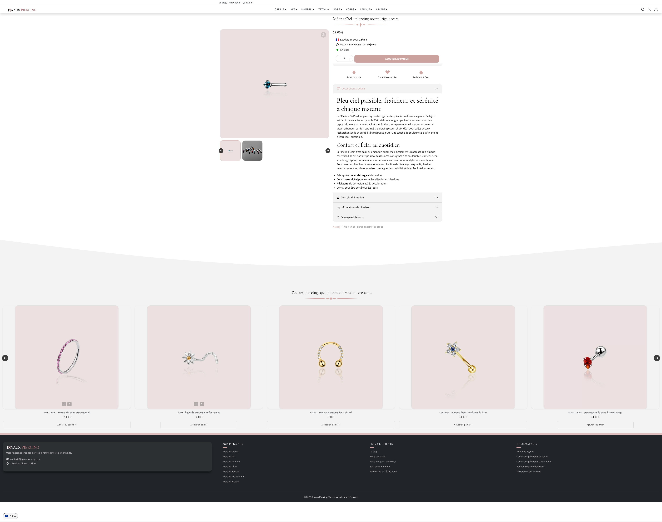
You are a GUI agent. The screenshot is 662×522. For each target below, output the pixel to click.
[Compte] (649, 9)
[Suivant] (69, 404)
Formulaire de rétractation (383, 471)
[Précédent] (64, 404)
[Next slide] (327, 150)
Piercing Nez (229, 456)
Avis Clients (235, 2)
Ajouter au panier (397, 58)
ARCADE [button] (380, 9)
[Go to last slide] (221, 150)
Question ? (248, 2)
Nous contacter (377, 456)
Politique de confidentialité (530, 466)
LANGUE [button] (365, 9)
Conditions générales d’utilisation (533, 461)
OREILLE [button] (279, 9)
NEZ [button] (292, 9)
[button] (643, 9)
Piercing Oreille (230, 451)
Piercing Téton (230, 466)
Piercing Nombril (231, 461)
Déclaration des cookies (528, 471)
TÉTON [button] (322, 9)
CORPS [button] (350, 9)
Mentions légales (525, 451)
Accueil (336, 226)
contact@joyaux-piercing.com (25, 459)
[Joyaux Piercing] (22, 9)
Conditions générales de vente (532, 456)
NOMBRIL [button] (306, 9)
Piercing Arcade (231, 481)
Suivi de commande (380, 466)
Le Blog (223, 2)
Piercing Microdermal (233, 476)
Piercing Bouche (231, 471)
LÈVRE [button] (336, 9)
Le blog (373, 451)
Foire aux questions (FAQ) (383, 461)
